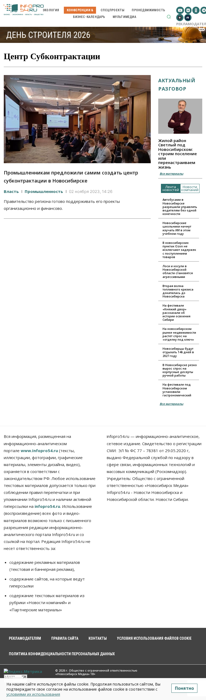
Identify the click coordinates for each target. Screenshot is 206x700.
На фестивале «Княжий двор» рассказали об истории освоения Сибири (176, 312)
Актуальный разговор (176, 84)
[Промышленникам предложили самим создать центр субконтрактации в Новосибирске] (77, 119)
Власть (11, 191)
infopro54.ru (47, 506)
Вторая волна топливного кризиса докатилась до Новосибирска (178, 291)
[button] (169, 16)
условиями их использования (33, 694)
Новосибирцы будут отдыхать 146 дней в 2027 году (178, 352)
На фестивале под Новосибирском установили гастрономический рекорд (177, 391)
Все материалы (171, 174)
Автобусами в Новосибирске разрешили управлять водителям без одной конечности (180, 207)
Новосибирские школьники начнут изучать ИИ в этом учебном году (177, 228)
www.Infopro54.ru (39, 450)
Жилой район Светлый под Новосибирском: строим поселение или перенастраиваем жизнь (177, 154)
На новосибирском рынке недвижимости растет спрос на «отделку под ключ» (179, 334)
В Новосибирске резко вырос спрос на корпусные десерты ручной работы (180, 370)
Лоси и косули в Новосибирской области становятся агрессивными (178, 271)
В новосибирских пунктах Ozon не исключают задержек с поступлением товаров (179, 250)
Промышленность (44, 191)
